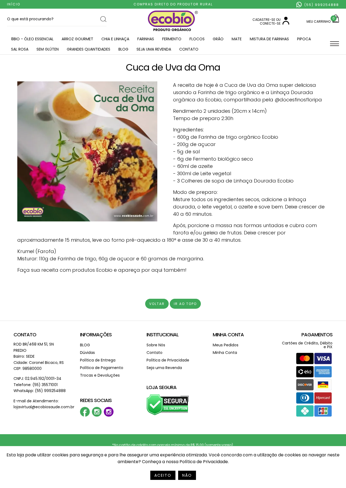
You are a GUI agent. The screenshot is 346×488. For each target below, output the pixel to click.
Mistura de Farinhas (269, 39)
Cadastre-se (263, 19)
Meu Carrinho (319, 21)
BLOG (123, 49)
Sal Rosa (19, 49)
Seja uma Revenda (154, 49)
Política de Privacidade (168, 360)
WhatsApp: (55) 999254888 (40, 390)
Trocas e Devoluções (100, 375)
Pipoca (304, 39)
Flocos (197, 39)
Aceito (162, 475)
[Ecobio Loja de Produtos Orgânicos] (173, 31)
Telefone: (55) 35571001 (36, 384)
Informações (96, 334)
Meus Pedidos (225, 345)
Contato (188, 49)
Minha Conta (228, 334)
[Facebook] (85, 415)
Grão (218, 39)
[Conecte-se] (285, 23)
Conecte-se (270, 23)
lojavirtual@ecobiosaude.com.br (44, 407)
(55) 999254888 (321, 4)
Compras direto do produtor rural (173, 4)
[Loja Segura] (168, 414)
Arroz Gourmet (77, 39)
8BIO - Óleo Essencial (32, 39)
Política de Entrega (97, 360)
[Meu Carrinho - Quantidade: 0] (335, 21)
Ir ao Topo (185, 303)
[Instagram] (97, 415)
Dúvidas (87, 352)
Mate (237, 39)
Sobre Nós (156, 345)
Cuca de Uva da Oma (173, 67)
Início (13, 4)
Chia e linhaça (115, 39)
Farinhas (145, 39)
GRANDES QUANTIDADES (88, 49)
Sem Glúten (47, 49)
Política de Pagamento (101, 367)
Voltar (157, 303)
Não (187, 475)
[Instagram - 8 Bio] (109, 415)
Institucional (162, 334)
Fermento (171, 39)
